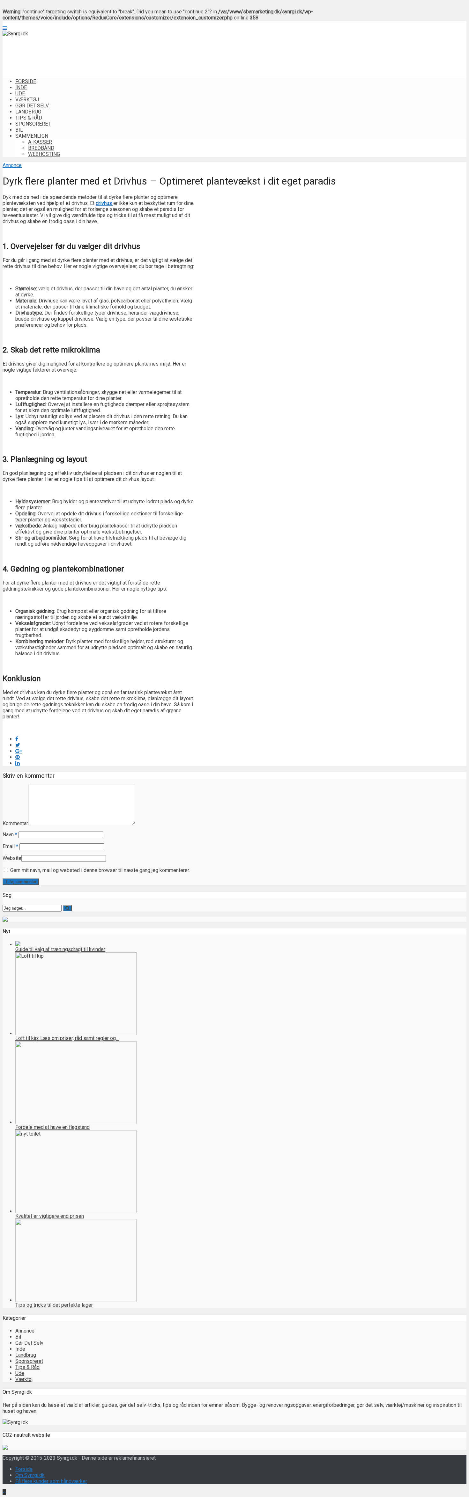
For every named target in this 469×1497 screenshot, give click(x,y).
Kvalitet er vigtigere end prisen (49, 1216)
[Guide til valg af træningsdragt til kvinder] (17, 944)
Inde (21, 87)
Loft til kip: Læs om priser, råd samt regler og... (67, 1038)
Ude (20, 94)
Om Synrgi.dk (30, 1475)
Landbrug (28, 112)
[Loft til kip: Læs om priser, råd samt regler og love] (76, 1033)
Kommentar (15, 823)
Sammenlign (31, 136)
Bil (19, 130)
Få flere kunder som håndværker (51, 1481)
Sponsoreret (33, 124)
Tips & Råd (28, 118)
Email (10, 846)
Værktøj (27, 100)
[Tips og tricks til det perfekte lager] (76, 1300)
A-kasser (40, 142)
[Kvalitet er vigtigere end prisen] (76, 1211)
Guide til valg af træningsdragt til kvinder (60, 949)
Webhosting (44, 154)
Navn (10, 835)
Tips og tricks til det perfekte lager (54, 1305)
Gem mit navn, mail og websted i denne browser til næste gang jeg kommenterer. (100, 870)
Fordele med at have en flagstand (52, 1127)
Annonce (12, 165)
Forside (25, 81)
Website (12, 858)
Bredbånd (41, 148)
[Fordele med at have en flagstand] (76, 1122)
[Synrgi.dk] (15, 34)
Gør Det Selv (32, 106)
